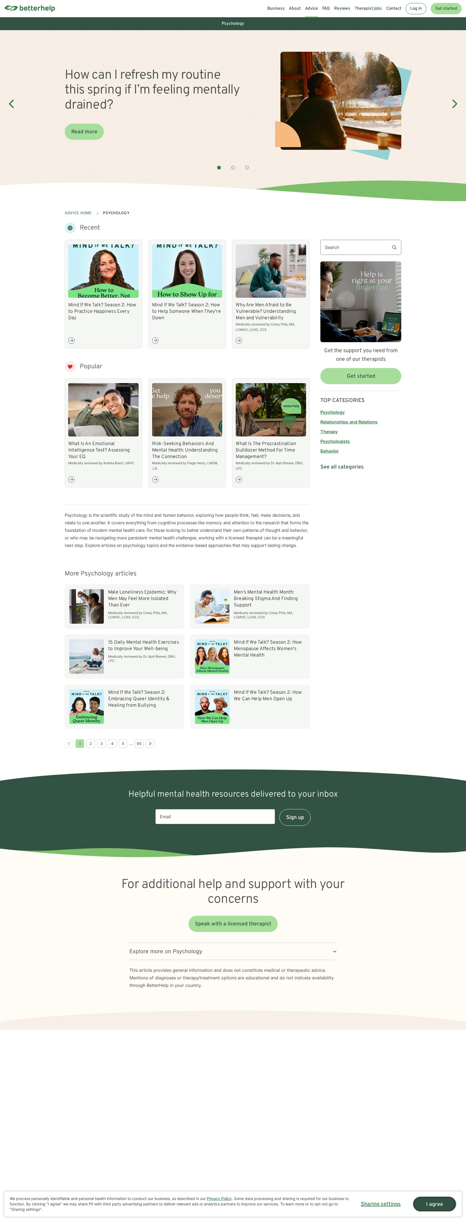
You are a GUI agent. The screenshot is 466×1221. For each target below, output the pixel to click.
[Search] (396, 247)
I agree (434, 1204)
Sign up (295, 817)
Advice (311, 8)
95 (139, 743)
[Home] (29, 8)
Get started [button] (361, 376)
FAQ (326, 8)
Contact (393, 8)
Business (276, 8)
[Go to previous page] (69, 743)
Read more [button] (84, 132)
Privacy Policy (219, 1198)
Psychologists (335, 441)
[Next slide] (454, 104)
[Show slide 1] (219, 167)
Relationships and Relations (349, 422)
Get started (446, 8)
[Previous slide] (12, 104)
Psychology (332, 412)
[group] (233, 104)
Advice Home (78, 213)
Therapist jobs (368, 8)
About (294, 8)
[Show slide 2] (233, 167)
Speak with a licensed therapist (233, 924)
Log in (416, 8)
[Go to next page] (150, 743)
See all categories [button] (342, 467)
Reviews (342, 8)
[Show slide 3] (247, 167)
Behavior (329, 451)
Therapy (329, 431)
